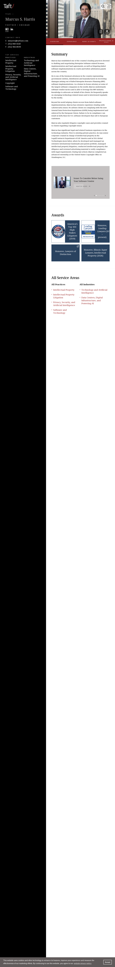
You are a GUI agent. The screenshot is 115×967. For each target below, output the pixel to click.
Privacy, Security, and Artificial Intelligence (13, 77)
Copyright (10, 83)
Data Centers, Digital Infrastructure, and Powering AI (32, 72)
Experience (72, 41)
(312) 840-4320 (14, 44)
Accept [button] (107, 962)
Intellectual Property (10, 61)
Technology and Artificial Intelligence (31, 62)
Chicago (24, 25)
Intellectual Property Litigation (10, 68)
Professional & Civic (106, 41)
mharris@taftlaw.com (18, 41)
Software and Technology (11, 88)
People (8, 14)
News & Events (89, 41)
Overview (54, 41)
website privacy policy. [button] (83, 963)
